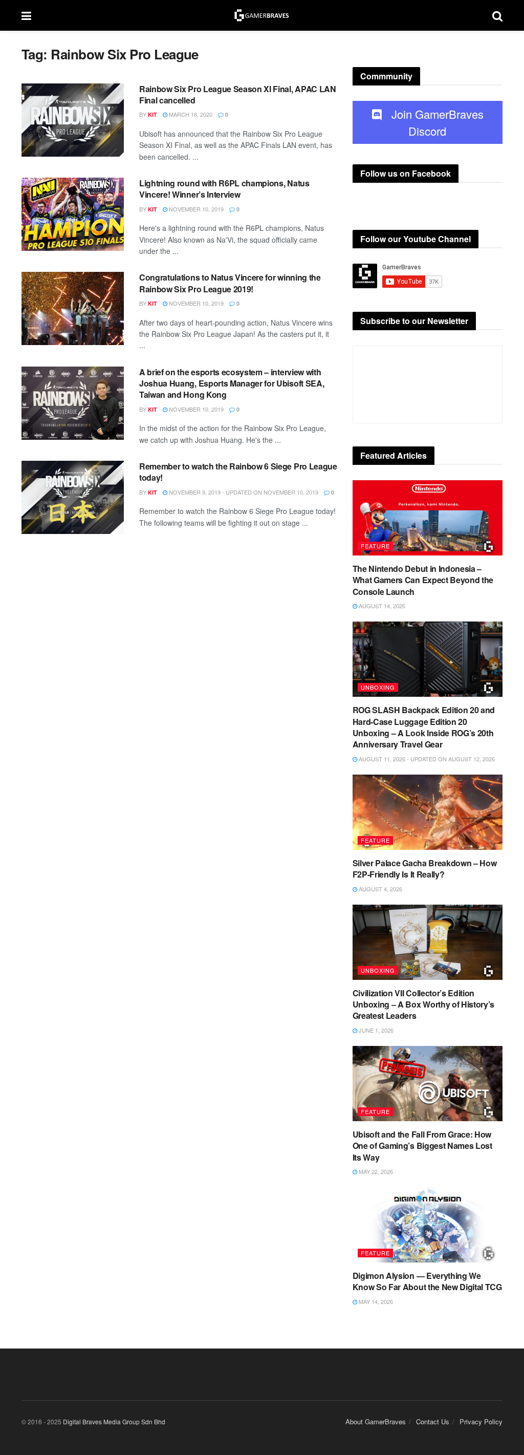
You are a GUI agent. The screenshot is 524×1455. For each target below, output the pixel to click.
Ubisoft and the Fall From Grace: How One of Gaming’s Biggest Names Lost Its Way (422, 1145)
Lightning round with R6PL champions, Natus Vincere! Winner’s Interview (224, 188)
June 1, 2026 (375, 1030)
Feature (375, 546)
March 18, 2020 (189, 114)
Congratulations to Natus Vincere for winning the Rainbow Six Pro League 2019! (230, 282)
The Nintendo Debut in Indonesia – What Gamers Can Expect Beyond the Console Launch (423, 580)
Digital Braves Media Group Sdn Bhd (114, 1421)
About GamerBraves (375, 1421)
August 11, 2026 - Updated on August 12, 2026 (426, 759)
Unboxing (378, 687)
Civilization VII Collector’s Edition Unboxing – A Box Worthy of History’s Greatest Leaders (423, 1004)
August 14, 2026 (381, 606)
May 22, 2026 (375, 1171)
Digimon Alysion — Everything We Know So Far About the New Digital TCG (427, 1281)
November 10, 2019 (195, 209)
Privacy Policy (481, 1421)
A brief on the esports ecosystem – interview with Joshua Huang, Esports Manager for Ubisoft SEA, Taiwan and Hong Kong (231, 383)
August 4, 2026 (379, 889)
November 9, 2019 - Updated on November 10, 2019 (242, 492)
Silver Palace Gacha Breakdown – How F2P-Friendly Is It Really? (425, 868)
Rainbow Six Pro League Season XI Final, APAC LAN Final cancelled (237, 94)
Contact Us (432, 1421)
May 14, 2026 (375, 1301)
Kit (152, 114)
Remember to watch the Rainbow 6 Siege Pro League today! (238, 471)
